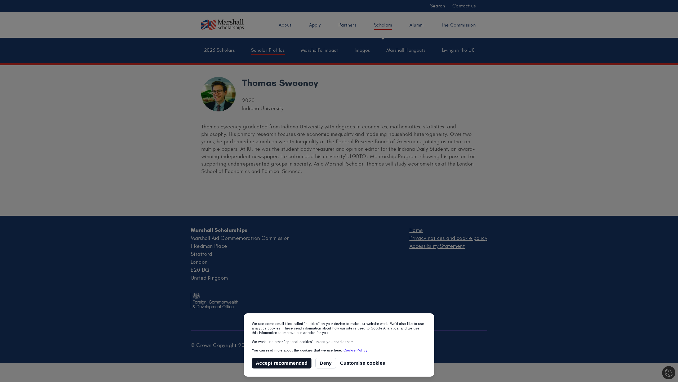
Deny (326, 363)
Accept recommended (281, 363)
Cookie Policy (356, 350)
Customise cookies (362, 363)
